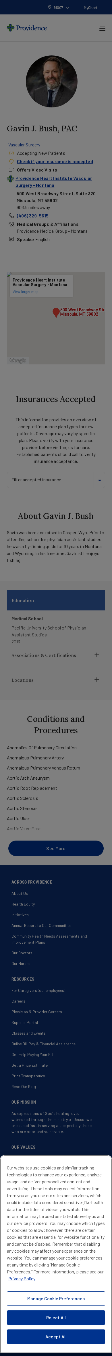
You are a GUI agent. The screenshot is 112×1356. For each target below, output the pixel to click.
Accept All (56, 1336)
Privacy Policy (21, 1278)
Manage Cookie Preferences (56, 1298)
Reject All (56, 1317)
